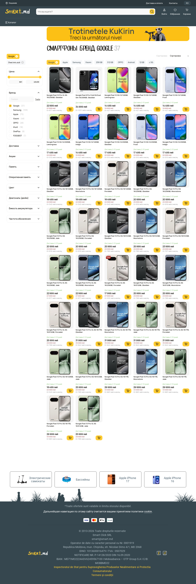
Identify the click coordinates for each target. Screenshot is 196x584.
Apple (18, 114)
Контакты (173, 3)
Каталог (12, 22)
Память (13, 166)
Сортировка (161, 55)
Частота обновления (20, 218)
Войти (164, 14)
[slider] (9, 77)
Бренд (12, 92)
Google (11, 56)
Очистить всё (14, 62)
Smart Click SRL (21, 582)
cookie (148, 511)
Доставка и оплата (154, 3)
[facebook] (159, 553)
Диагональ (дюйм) (19, 197)
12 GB (141, 62)
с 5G (151, 62)
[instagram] (165, 553)
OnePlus (19, 131)
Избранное (175, 14)
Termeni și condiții (102, 575)
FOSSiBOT (19, 135)
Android (131, 62)
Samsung (20, 110)
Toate (37, 99)
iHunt (18, 127)
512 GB (110, 62)
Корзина (187, 14)
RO (187, 3)
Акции (12, 156)
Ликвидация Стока (108, 257)
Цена (11, 71)
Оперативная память (20, 177)
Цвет (11, 187)
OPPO (18, 123)
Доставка (14, 145)
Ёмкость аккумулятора (20, 208)
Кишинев (13, 3)
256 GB (99, 62)
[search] (152, 11)
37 (117, 48)
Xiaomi (19, 118)
